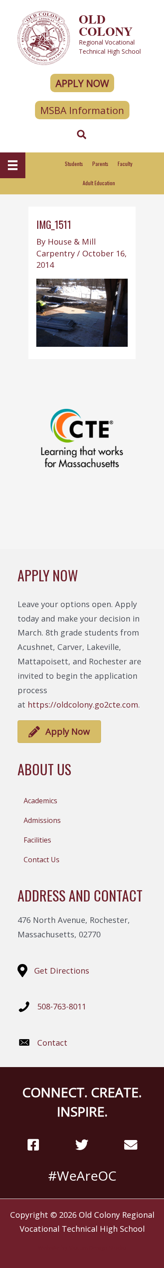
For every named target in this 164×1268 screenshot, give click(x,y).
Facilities (37, 840)
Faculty (125, 163)
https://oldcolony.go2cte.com (83, 704)
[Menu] (12, 165)
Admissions (42, 820)
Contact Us (41, 859)
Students (74, 163)
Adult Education (99, 183)
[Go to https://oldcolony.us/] (82, 37)
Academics (40, 800)
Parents (100, 163)
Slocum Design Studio (97, 1247)
